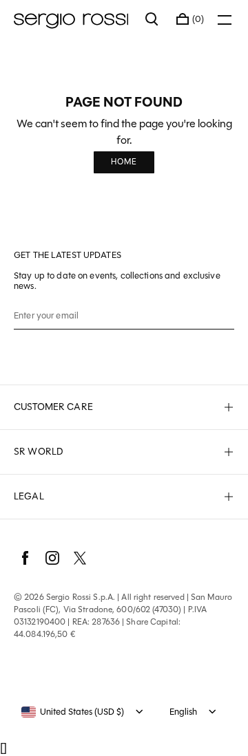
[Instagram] (52, 558)
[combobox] (72, 712)
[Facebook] (25, 558)
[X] (80, 558)
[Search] (152, 19)
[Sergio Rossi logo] (73, 19)
